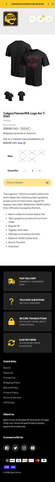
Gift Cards (8, 402)
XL (22, 159)
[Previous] (6, 4)
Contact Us (9, 377)
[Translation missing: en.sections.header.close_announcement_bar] (52, 4)
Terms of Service (12, 397)
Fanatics (7, 120)
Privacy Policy (10, 392)
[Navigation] (48, 18)
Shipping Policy (11, 382)
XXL (32, 159)
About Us (8, 372)
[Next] (48, 4)
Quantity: (13, 170)
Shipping (7, 133)
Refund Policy (10, 387)
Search (7, 367)
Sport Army (16, 472)
